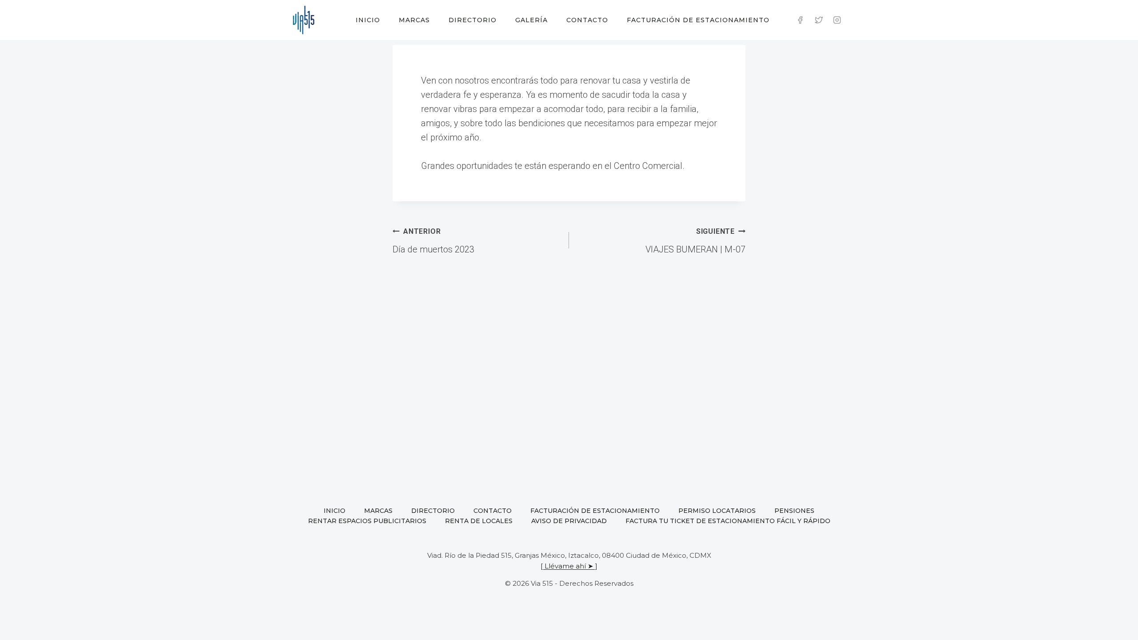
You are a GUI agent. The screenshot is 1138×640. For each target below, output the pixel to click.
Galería (531, 20)
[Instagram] (837, 20)
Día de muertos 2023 (433, 241)
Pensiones (794, 511)
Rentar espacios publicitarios (367, 521)
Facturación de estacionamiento (698, 20)
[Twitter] (819, 20)
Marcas (414, 20)
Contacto (587, 20)
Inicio (368, 20)
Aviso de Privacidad (569, 521)
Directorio (473, 20)
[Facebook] (800, 20)
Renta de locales (479, 521)
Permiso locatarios (717, 511)
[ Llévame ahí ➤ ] (569, 566)
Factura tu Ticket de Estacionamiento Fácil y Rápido (727, 521)
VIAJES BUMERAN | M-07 (695, 241)
